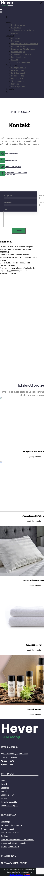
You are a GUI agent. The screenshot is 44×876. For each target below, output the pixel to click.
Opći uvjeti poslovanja (10, 847)
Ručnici (4, 791)
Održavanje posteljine (10, 832)
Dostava (4, 836)
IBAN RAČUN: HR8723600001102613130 (17, 840)
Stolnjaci (4, 798)
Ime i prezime (8, 195)
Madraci (4, 781)
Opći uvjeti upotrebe (9, 829)
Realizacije (5, 822)
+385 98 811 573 (9, 764)
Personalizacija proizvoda (11, 825)
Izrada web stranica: (16, 875)
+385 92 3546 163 (10, 761)
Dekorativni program (9, 806)
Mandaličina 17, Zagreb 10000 (15, 754)
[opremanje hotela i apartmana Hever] (7, 6)
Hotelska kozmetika (9, 802)
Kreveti (4, 784)
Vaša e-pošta (8, 202)
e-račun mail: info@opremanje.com (15, 843)
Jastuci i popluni (7, 795)
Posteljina (5, 788)
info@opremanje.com (12, 757)
